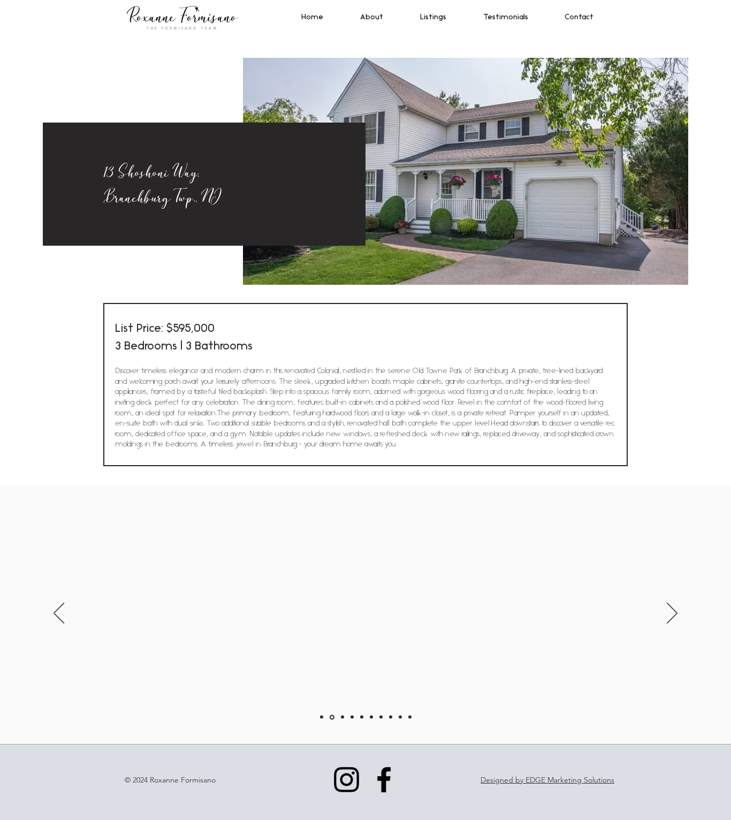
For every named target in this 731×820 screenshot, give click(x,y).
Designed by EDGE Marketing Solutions (547, 780)
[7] (381, 717)
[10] (410, 717)
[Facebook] (384, 779)
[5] (361, 717)
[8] (390, 717)
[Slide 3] (342, 717)
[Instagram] (346, 779)
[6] (371, 717)
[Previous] (59, 614)
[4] (352, 717)
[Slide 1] (321, 717)
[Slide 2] (332, 717)
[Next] (672, 614)
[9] (400, 717)
